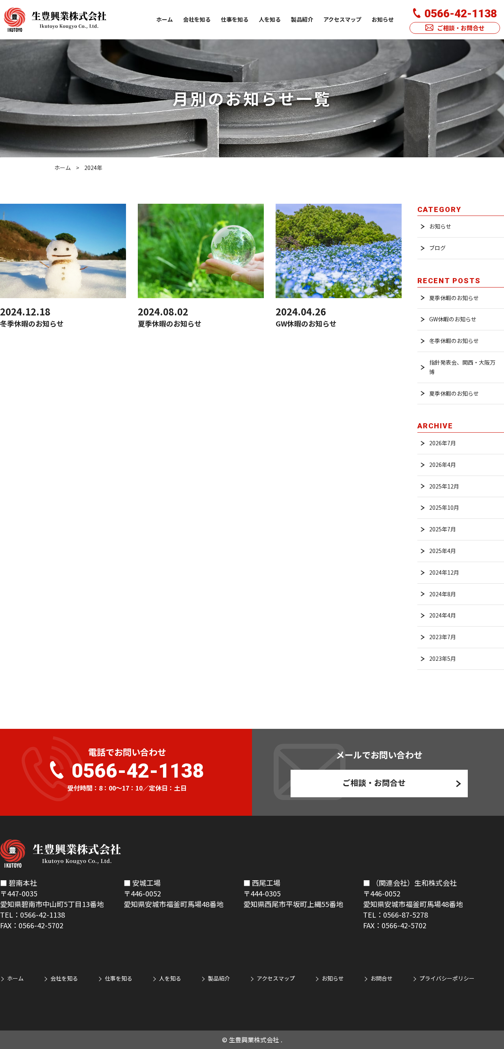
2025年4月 (442, 551)
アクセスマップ (342, 19)
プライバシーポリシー (446, 978)
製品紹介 (302, 19)
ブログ (437, 248)
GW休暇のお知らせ (452, 319)
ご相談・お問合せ (460, 28)
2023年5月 (442, 658)
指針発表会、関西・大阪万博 (462, 367)
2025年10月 (444, 507)
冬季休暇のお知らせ (454, 341)
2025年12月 (444, 486)
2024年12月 (444, 572)
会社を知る (197, 19)
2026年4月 (442, 464)
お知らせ (383, 19)
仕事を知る (234, 19)
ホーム (164, 19)
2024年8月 (442, 594)
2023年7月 (442, 637)
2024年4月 (442, 615)
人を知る (270, 19)
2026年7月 (442, 443)
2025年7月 (442, 529)
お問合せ (382, 978)
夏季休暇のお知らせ (454, 298)
